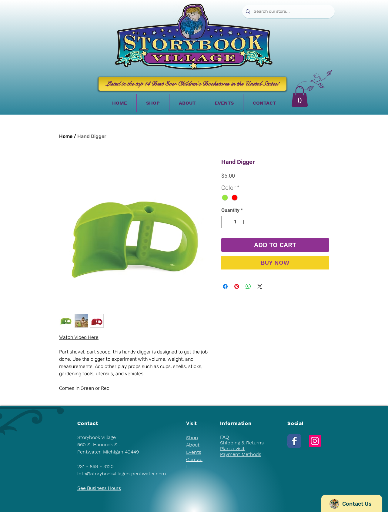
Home (65, 136)
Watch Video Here (79, 337)
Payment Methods (240, 454)
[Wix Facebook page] (294, 441)
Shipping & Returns (242, 443)
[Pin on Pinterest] (236, 286)
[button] (299, 96)
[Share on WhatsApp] (248, 286)
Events (193, 452)
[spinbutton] (235, 222)
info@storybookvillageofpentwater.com (121, 474)
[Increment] (244, 222)
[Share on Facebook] (225, 286)
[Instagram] (315, 441)
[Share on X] (259, 286)
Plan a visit (232, 448)
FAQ (224, 437)
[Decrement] (226, 222)
